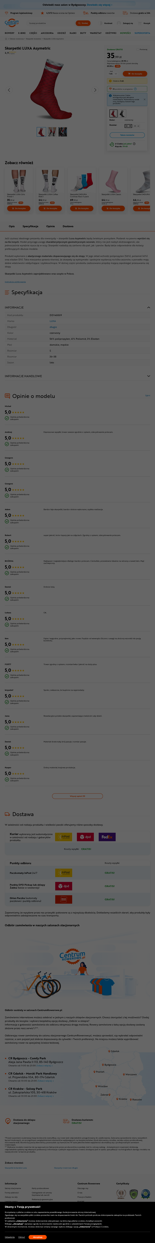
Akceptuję (37, 1237)
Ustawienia (10, 1237)
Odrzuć (21, 1237)
